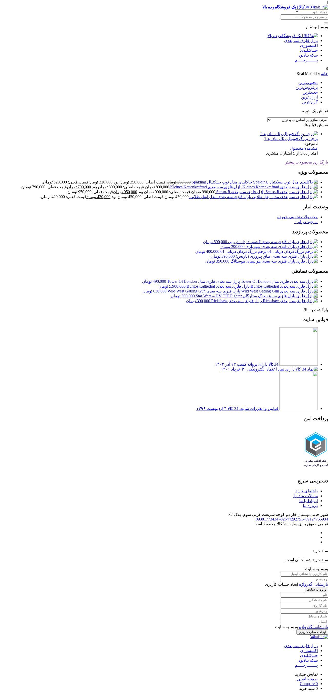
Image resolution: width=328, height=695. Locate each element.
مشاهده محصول (304, 148)
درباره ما (310, 505)
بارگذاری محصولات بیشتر (306, 162)
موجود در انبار (306, 222)
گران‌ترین (310, 102)
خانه (324, 73)
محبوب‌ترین (308, 82)
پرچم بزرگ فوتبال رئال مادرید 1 (291, 138)
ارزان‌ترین (309, 97)
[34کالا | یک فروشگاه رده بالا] (293, 36)
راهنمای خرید (306, 491)
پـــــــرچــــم (306, 60)
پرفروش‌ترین (306, 87)
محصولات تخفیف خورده (297, 217)
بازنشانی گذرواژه (313, 584)
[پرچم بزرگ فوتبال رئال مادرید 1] (289, 134)
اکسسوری (309, 45)
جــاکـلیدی (309, 50)
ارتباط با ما (308, 500)
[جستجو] (326, 23)
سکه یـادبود (308, 55)
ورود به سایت (316, 589)
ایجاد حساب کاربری (312, 632)
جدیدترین (310, 92)
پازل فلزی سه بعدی (301, 40)
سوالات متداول (305, 496)
